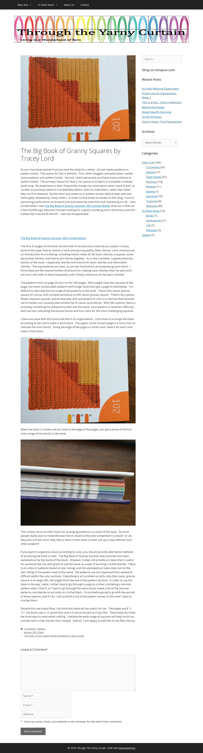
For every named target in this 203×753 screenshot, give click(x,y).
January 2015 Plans (34, 632)
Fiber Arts (22, 4)
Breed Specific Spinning (156, 112)
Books (150, 215)
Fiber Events (153, 177)
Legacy (146, 235)
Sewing (150, 191)
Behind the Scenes (153, 107)
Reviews (41, 628)
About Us (69, 4)
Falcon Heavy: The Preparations (162, 121)
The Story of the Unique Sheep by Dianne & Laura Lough (54, 635)
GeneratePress (126, 748)
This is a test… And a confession (162, 102)
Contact (85, 4)
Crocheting (30, 628)
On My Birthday (152, 117)
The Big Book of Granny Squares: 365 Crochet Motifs (77, 206)
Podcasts (151, 230)
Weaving (151, 206)
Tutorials (152, 201)
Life (148, 225)
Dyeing (150, 172)
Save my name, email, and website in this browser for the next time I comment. (73, 721)
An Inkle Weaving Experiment (160, 88)
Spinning (151, 196)
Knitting (151, 182)
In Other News (46, 4)
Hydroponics (154, 220)
